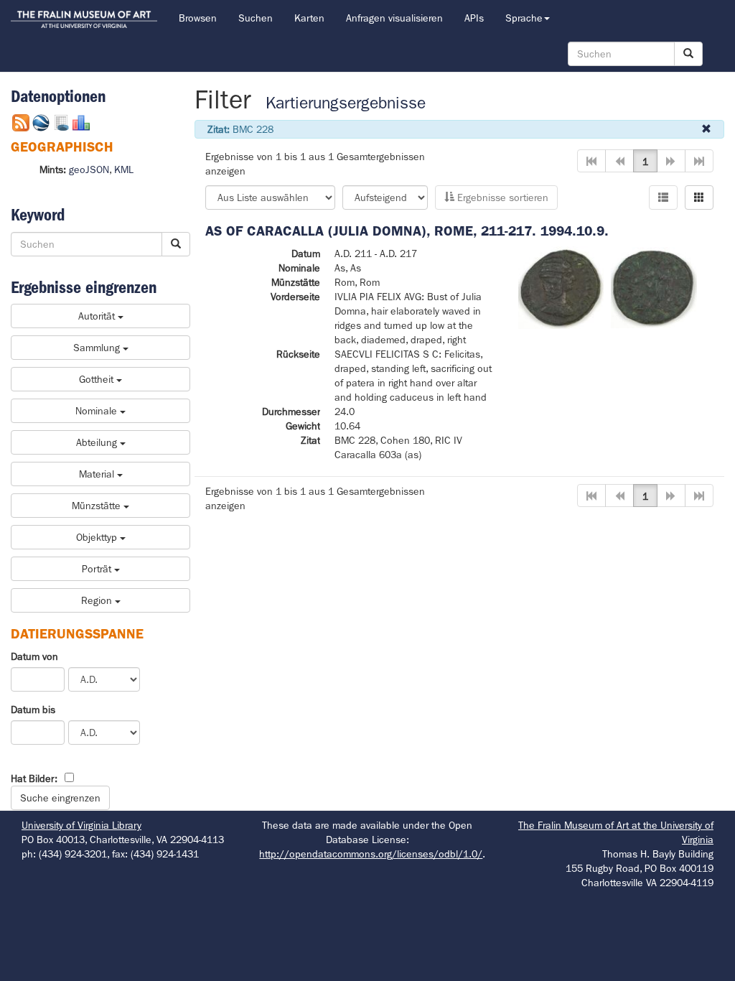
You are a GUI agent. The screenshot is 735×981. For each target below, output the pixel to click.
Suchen (255, 17)
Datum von (34, 656)
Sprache (524, 17)
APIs (474, 17)
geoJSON (89, 169)
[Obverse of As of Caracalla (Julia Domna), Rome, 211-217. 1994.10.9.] (561, 286)
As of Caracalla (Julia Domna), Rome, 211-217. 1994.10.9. (407, 231)
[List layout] (663, 197)
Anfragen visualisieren (394, 17)
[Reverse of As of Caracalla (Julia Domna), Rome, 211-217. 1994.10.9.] (654, 286)
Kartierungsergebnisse (346, 103)
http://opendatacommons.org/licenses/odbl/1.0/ (370, 853)
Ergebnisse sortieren (501, 197)
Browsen (198, 17)
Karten (309, 17)
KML (124, 169)
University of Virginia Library (81, 825)
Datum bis (33, 709)
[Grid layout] (699, 197)
